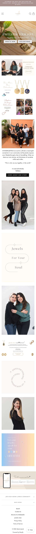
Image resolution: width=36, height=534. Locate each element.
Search (18, 509)
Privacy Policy (18, 521)
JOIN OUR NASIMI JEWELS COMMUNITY (18, 496)
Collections (24, 41)
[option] (18, 3)
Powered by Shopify (18, 532)
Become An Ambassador (18, 515)
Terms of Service (18, 524)
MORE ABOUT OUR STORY (17, 175)
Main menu (18, 502)
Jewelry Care (18, 518)
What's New (10, 41)
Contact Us (18, 512)
